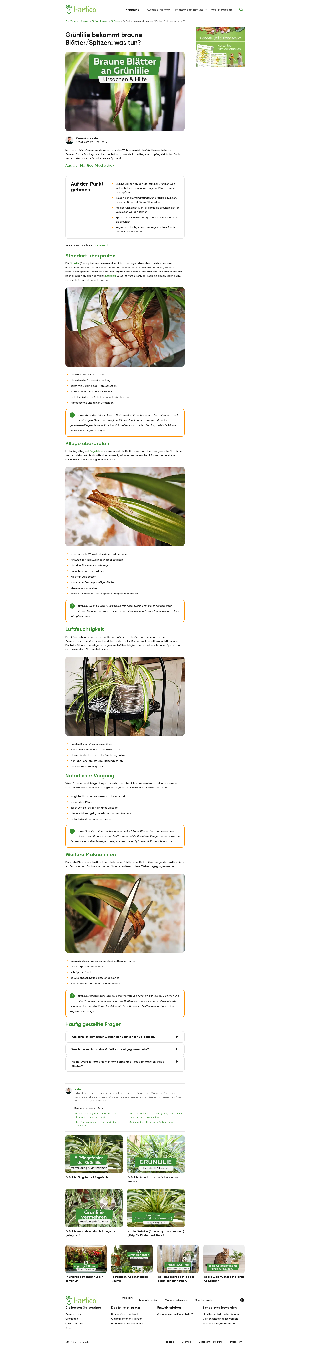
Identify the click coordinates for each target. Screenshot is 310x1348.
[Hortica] (81, 9)
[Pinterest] (242, 1300)
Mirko (77, 1089)
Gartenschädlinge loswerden (220, 1318)
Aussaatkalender (158, 9)
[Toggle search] (241, 9)
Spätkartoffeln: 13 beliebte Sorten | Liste (151, 1122)
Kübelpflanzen (74, 1323)
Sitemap (186, 1341)
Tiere (68, 1328)
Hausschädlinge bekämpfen (219, 1323)
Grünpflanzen (100, 21)
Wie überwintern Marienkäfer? (175, 1314)
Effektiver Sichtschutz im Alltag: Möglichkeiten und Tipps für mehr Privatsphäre (156, 1115)
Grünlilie (115, 21)
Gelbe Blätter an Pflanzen (126, 1318)
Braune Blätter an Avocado (127, 1323)
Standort (110, 275)
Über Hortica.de (222, 9)
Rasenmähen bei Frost (124, 1314)
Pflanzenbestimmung (189, 9)
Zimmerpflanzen (79, 21)
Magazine (169, 1341)
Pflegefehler (95, 451)
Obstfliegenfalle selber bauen (221, 1314)
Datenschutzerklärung (210, 1341)
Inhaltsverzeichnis (86, 245)
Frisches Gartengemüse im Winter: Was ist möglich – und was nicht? (95, 1115)
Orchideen (71, 1318)
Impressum (236, 1341)
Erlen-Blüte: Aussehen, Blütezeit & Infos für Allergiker (95, 1124)
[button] (141, 9)
